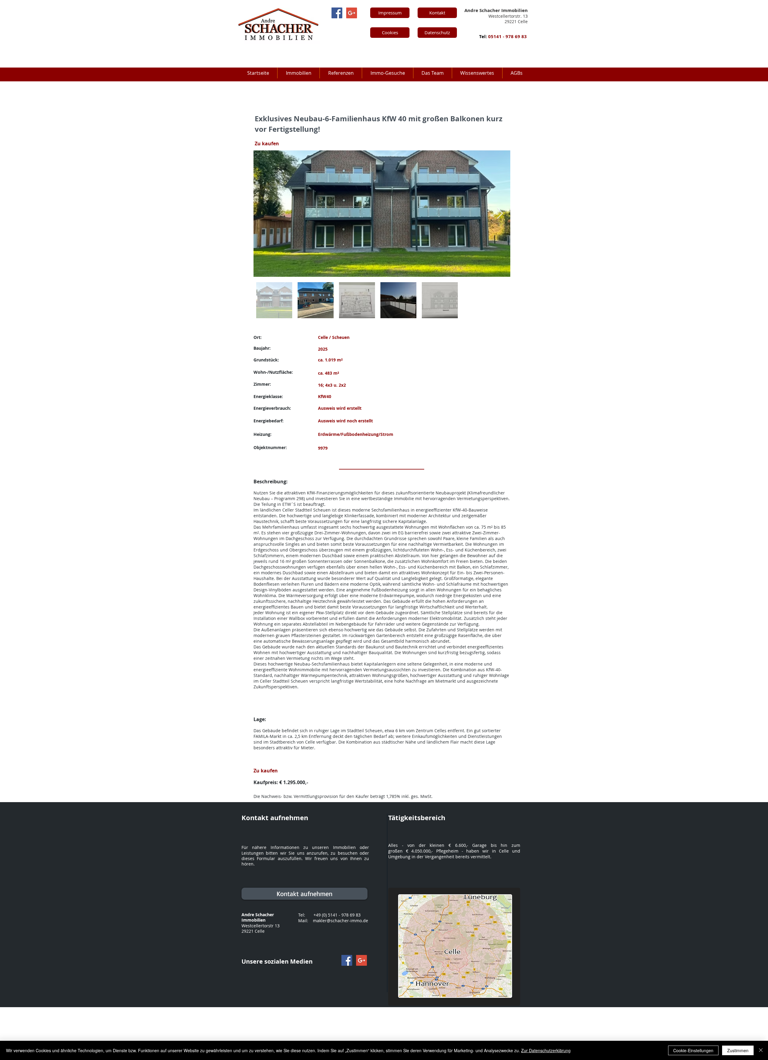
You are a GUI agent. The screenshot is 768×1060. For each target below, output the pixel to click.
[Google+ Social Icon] (351, 13)
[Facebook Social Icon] (337, 13)
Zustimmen (737, 1050)
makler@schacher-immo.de (340, 920)
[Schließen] (760, 1050)
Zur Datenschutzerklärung (546, 1050)
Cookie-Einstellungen (693, 1050)
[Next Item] (499, 213)
